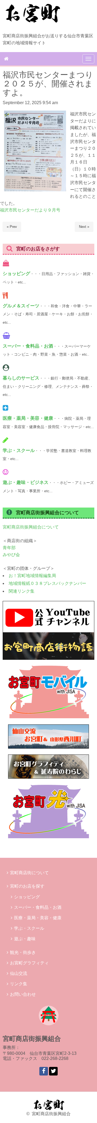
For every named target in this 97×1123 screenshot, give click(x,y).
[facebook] (43, 1071)
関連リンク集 (21, 591)
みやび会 (11, 554)
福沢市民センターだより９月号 (30, 210)
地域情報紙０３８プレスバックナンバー (47, 583)
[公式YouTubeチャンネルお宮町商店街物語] (48, 658)
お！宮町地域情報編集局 (32, 575)
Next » (84, 227)
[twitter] (53, 1071)
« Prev (12, 227)
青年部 (9, 547)
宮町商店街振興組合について (31, 527)
